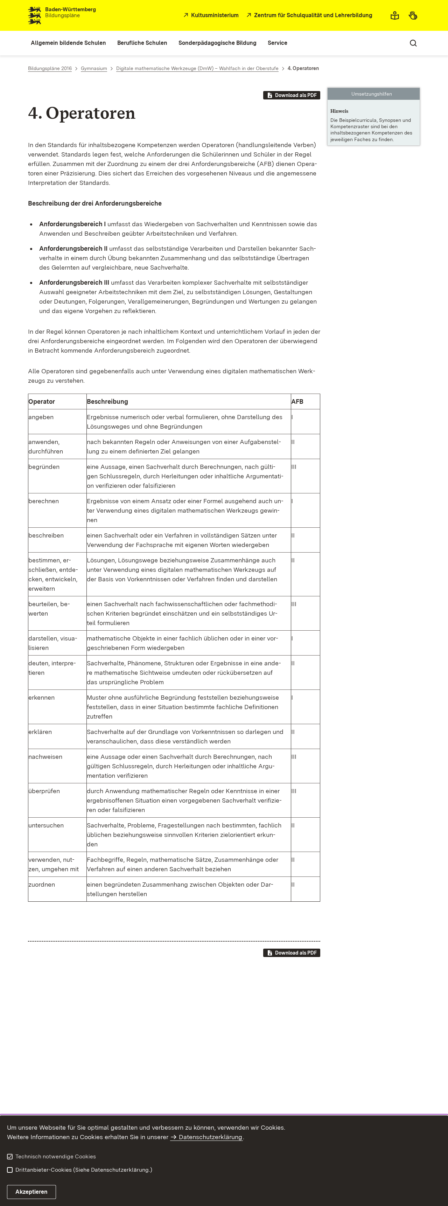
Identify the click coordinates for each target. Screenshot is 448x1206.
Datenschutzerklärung (210, 1137)
